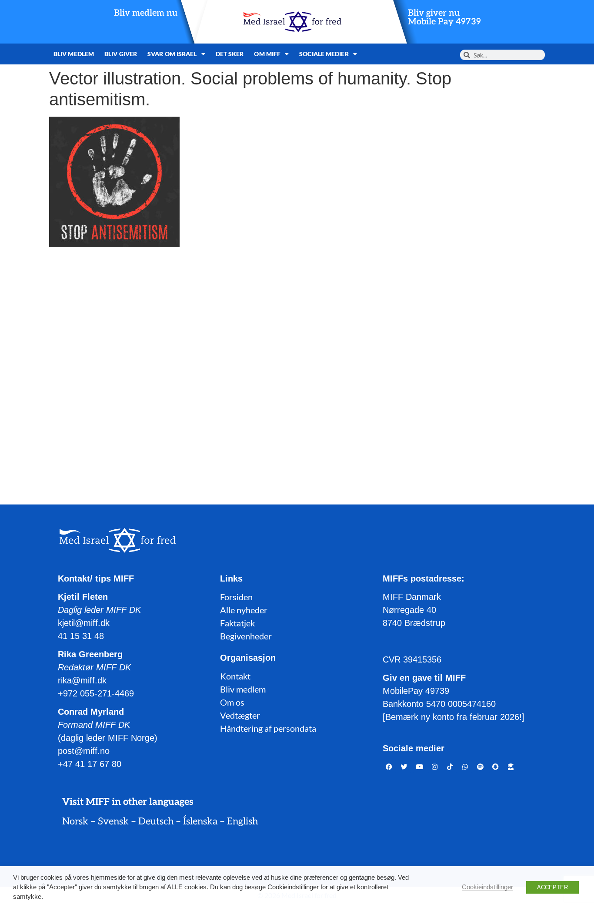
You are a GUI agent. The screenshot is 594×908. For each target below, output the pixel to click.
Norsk (75, 821)
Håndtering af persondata (268, 728)
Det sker (230, 53)
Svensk (113, 821)
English (242, 821)
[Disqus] (297, 365)
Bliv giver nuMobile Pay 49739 (444, 17)
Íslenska (200, 821)
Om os (232, 702)
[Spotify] (480, 766)
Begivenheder (246, 636)
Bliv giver (120, 53)
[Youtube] (419, 766)
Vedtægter (240, 715)
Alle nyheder (243, 610)
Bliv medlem (73, 53)
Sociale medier (323, 53)
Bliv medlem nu (145, 13)
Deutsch (156, 821)
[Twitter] (404, 766)
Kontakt (235, 676)
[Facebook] (389, 766)
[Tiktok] (450, 766)
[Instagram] (434, 766)
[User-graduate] (510, 766)
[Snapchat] (495, 766)
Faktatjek (237, 623)
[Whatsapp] (465, 766)
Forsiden (236, 597)
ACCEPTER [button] (552, 887)
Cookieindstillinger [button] (487, 887)
